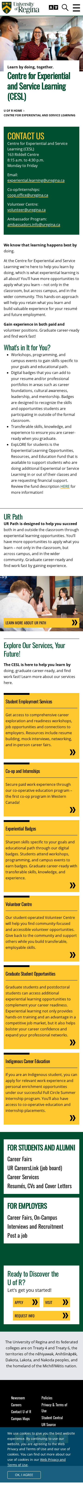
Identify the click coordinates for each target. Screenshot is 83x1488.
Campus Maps (20, 1418)
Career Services (23, 1176)
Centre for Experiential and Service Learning (39, 115)
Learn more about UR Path (26, 623)
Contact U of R (21, 1411)
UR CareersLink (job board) (34, 1168)
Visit (48, 1302)
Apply (19, 1302)
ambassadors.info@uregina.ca (33, 224)
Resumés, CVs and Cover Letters (39, 1185)
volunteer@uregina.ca (26, 209)
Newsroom (18, 1397)
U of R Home (13, 111)
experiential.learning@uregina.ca (36, 180)
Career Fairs (19, 1159)
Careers (16, 1404)
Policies (47, 1397)
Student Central (52, 1417)
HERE (65, 486)
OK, (24, 1475)
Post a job (17, 1235)
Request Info (25, 1315)
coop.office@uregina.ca (27, 195)
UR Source (49, 1424)
